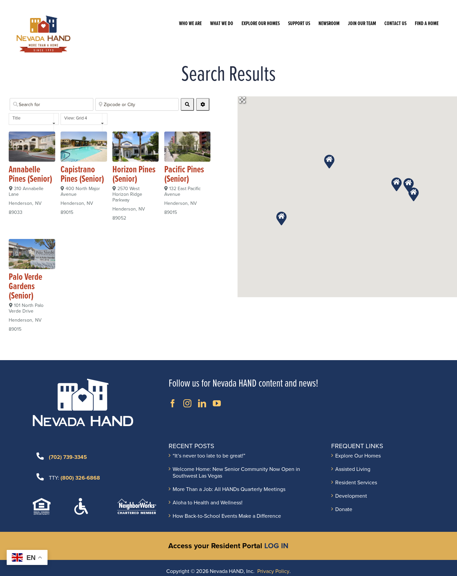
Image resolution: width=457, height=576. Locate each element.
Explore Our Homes (358, 455)
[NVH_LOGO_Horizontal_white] (83, 381)
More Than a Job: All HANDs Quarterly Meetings (229, 489)
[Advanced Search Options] (202, 104)
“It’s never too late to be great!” (209, 455)
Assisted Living (352, 469)
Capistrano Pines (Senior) (82, 174)
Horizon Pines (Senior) (134, 174)
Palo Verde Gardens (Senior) (25, 286)
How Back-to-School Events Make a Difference (227, 516)
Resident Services (356, 482)
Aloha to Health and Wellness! (208, 502)
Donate (343, 509)
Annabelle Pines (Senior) (30, 174)
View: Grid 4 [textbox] (75, 118)
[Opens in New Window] (173, 403)
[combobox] (34, 119)
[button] (329, 161)
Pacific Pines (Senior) (184, 174)
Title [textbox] (16, 118)
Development (351, 496)
